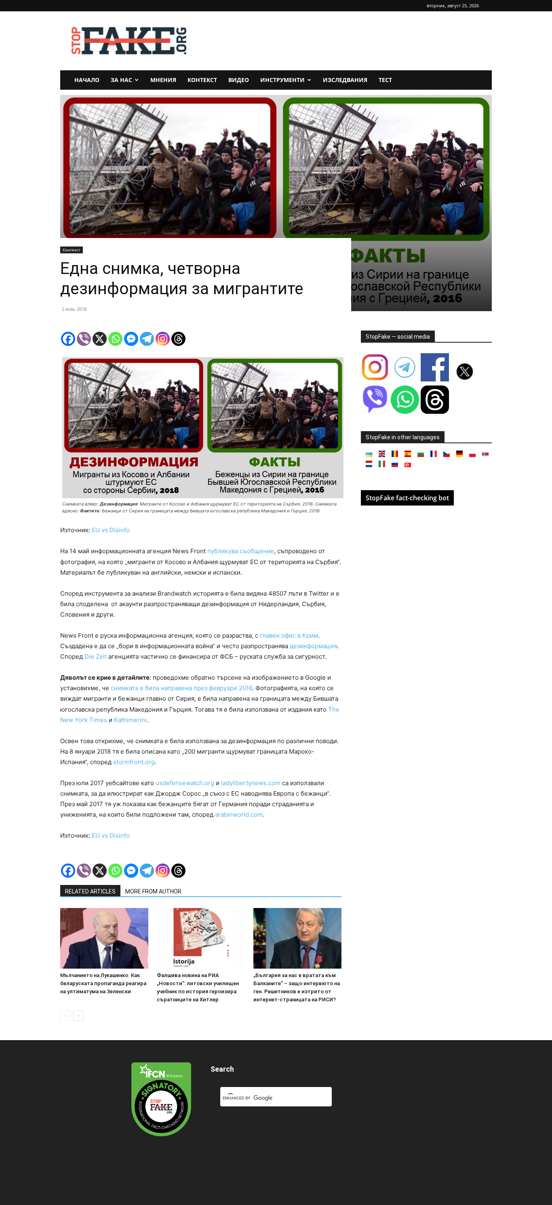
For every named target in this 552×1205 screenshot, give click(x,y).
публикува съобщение (240, 551)
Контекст (202, 80)
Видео (238, 80)
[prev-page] (65, 1016)
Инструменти (282, 80)
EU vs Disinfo (111, 530)
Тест (385, 80)
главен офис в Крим (289, 635)
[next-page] (78, 1016)
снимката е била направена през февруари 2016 (181, 688)
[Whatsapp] (115, 339)
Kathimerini (130, 720)
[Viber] (84, 339)
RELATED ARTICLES (90, 891)
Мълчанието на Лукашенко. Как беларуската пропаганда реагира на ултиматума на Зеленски (103, 983)
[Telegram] (147, 339)
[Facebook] (68, 339)
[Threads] (178, 339)
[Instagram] (163, 339)
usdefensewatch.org (185, 783)
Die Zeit (95, 656)
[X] (100, 339)
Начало (86, 80)
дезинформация (313, 646)
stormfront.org (134, 762)
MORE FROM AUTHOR (153, 891)
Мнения (163, 80)
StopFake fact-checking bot (407, 497)
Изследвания (345, 80)
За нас (121, 80)
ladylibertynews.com (250, 783)
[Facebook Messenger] (131, 339)
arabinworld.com (239, 814)
